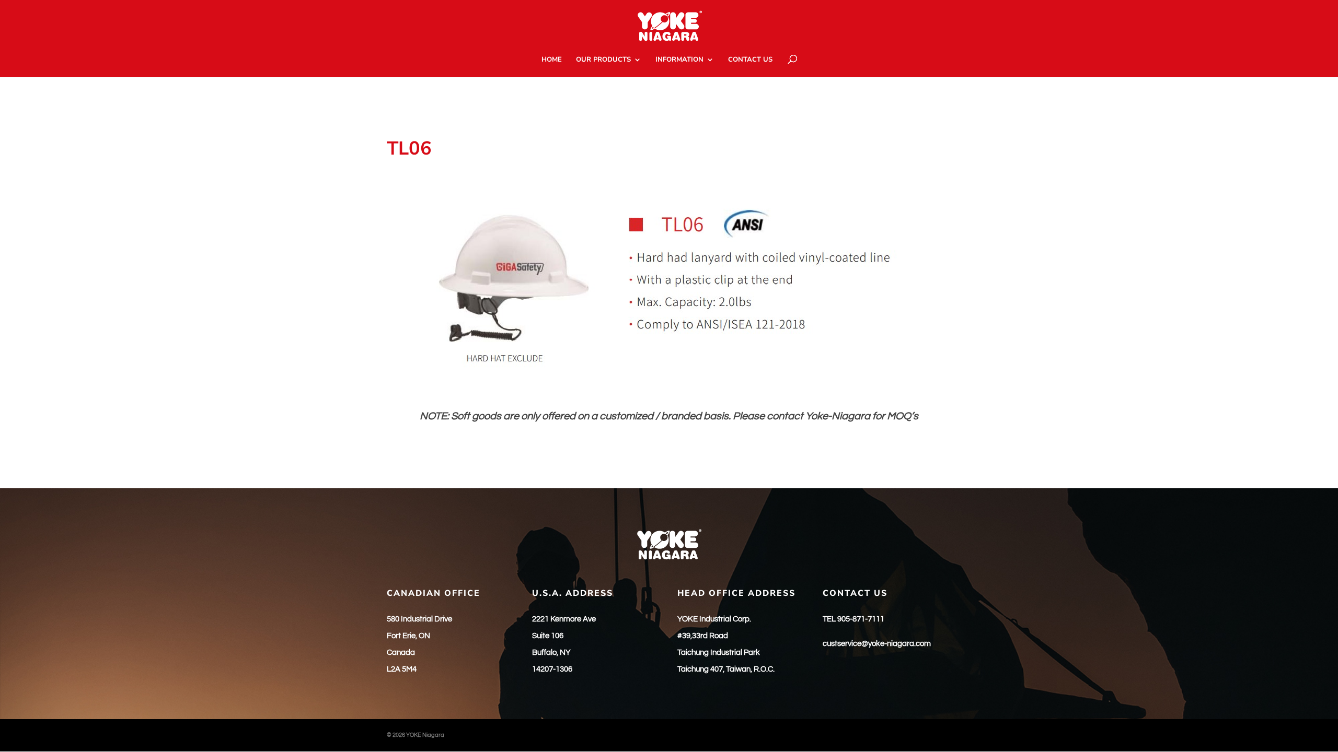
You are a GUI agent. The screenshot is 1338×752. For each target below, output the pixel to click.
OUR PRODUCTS (603, 60)
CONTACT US (750, 60)
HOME (551, 60)
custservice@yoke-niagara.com (877, 644)
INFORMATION (679, 60)
